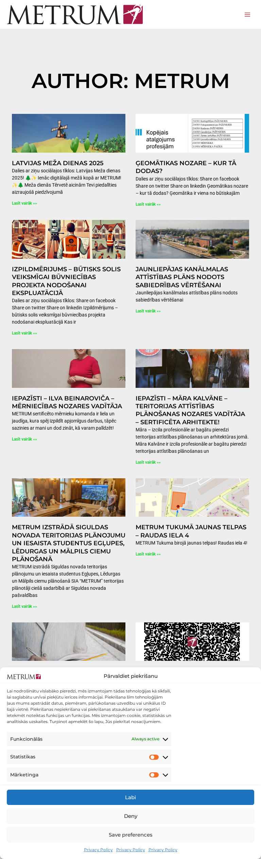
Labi (130, 797)
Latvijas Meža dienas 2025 (58, 163)
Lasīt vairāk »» (24, 203)
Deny (130, 816)
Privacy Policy (98, 849)
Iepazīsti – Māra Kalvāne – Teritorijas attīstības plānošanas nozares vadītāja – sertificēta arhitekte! (190, 410)
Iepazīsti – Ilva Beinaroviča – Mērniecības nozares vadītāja (67, 402)
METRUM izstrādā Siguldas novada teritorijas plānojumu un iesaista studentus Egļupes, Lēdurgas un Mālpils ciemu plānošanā (68, 543)
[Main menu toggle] (247, 14)
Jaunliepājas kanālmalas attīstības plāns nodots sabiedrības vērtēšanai (182, 277)
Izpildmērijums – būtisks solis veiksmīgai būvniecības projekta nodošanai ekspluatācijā (66, 281)
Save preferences (131, 834)
